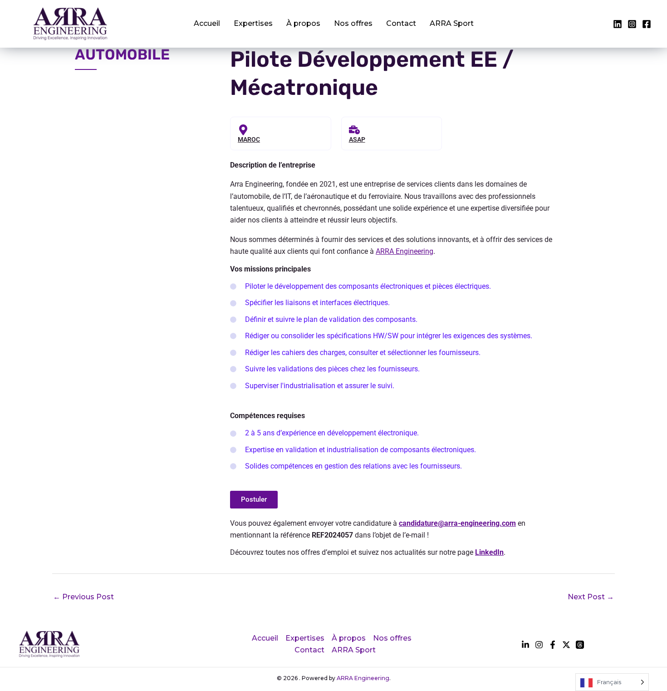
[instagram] (646, 24)
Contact (401, 23)
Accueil (207, 23)
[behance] (566, 645)
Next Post (591, 596)
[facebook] (617, 24)
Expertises (253, 23)
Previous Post (83, 596)
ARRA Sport (452, 23)
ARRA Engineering (404, 251)
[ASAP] (354, 129)
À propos (303, 23)
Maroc (249, 139)
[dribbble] (580, 645)
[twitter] (632, 24)
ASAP (357, 139)
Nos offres (353, 23)
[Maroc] (243, 129)
